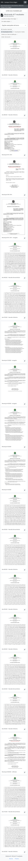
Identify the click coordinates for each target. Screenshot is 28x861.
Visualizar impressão (7, 29)
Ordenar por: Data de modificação (8, 34)
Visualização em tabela (19, 31)
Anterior (11, 858)
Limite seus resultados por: (14, 11)
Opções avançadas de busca (10, 25)
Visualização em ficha (7, 31)
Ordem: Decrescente (6, 37)
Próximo (17, 858)
